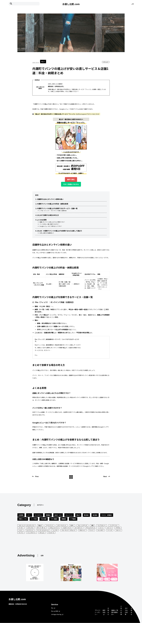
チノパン (21, 532)
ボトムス (105, 62)
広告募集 (21, 515)
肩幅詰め (48, 515)
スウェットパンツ (54, 528)
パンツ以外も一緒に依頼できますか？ (49, 224)
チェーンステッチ (82, 525)
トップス (55, 530)
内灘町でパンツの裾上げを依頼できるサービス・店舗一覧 (57, 208)
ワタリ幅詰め (54, 519)
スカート (118, 530)
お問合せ (108, 611)
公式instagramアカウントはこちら (88, 114)
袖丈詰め (95, 515)
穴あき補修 (43, 519)
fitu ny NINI (54, 611)
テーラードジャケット (43, 530)
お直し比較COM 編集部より (47, 233)
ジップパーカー (114, 525)
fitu (36, 355)
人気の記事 (121, 610)
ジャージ (109, 528)
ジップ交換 (34, 519)
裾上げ (43, 61)
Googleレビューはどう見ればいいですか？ (51, 226)
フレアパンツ (29, 530)
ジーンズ (109, 530)
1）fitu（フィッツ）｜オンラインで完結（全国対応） (53, 210)
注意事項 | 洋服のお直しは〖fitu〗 (102, 287)
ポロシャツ (82, 530)
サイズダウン (38, 515)
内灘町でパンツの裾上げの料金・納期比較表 (52, 204)
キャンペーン (69, 515)
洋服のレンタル (23, 519)
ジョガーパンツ (67, 528)
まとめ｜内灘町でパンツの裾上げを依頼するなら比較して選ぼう (59, 231)
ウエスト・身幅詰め (106, 515)
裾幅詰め (64, 519)
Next (105, 476)
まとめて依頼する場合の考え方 (48, 215)
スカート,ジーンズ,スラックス (26, 525)
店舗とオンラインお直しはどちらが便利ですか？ (52, 222)
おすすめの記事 (126, 611)
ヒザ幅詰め (73, 519)
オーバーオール (41, 528)
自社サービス (58, 515)
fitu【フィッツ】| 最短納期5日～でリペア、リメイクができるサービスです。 (57, 340)
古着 (92, 525)
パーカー (21, 528)
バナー (29, 515)
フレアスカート (101, 525)
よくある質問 (41, 220)
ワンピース (51, 532)
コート (101, 528)
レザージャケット (61, 525)
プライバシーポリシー (97, 612)
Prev (37, 476)
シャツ (20, 530)
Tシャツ (91, 530)
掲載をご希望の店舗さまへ (114, 612)
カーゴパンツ (78, 528)
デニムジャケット (90, 528)
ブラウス (118, 528)
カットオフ (100, 530)
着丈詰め (86, 515)
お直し (72, 525)
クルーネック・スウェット (68, 530)
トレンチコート (31, 532)
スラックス (30, 528)
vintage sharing (56, 614)
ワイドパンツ (49, 525)
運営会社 (104, 611)
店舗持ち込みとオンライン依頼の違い (50, 199)
